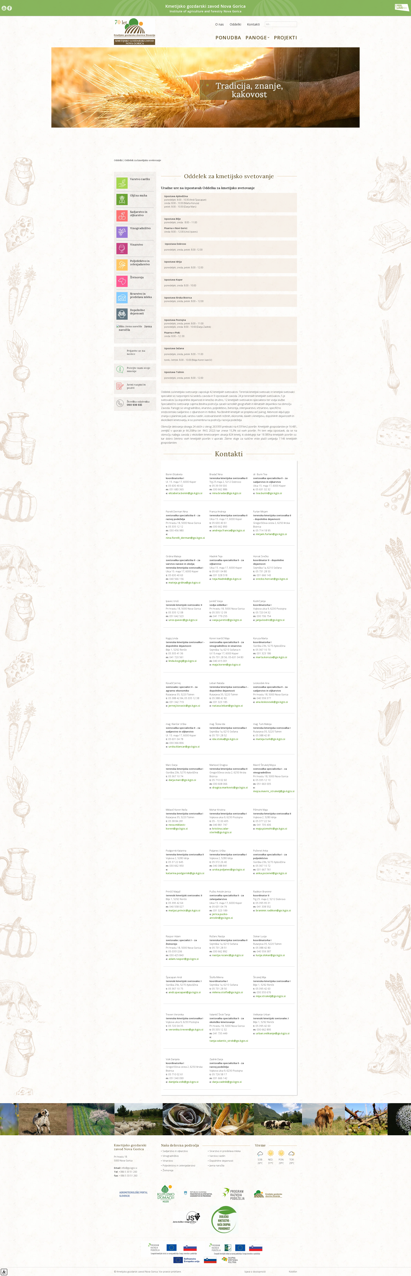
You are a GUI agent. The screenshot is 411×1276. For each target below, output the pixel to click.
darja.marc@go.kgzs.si (182, 780)
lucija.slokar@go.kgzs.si (270, 955)
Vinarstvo (168, 1160)
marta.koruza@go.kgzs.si (271, 657)
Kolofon (293, 1271)
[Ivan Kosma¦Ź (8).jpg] (367, 1119)
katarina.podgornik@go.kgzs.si (185, 873)
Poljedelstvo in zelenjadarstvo (179, 1165)
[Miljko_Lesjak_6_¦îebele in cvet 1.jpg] (318, 1119)
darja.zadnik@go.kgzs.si (227, 1082)
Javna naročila (217, 1165)
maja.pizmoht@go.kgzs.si (271, 828)
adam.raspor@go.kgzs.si (184, 959)
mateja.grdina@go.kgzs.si (184, 582)
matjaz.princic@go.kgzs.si (184, 910)
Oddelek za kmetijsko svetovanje (142, 160)
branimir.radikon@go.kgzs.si (273, 910)
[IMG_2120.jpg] (139, 1119)
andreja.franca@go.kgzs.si (228, 530)
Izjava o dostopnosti (255, 1271)
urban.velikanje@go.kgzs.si (272, 1033)
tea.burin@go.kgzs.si (269, 493)
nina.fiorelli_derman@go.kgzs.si (185, 538)
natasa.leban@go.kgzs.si (227, 705)
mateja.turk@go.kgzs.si (270, 739)
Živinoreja (168, 1170)
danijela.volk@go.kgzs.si (183, 1082)
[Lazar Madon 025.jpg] (230, 1119)
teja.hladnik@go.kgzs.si (226, 579)
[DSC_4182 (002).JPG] (94, 1119)
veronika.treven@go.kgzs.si (186, 1029)
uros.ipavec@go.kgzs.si (183, 620)
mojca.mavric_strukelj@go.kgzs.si (273, 791)
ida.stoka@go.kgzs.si (225, 739)
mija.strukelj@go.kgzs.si (271, 996)
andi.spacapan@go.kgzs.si (185, 992)
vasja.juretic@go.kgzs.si (227, 620)
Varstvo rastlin (217, 1155)
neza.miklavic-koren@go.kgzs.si (177, 826)
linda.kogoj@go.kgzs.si (183, 661)
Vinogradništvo (171, 1155)
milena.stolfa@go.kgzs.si (227, 992)
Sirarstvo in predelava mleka (225, 1151)
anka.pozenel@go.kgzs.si (271, 873)
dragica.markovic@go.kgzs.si (230, 787)
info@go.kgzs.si (125, 1167)
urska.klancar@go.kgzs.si (184, 746)
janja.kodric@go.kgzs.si (270, 620)
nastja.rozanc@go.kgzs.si (227, 955)
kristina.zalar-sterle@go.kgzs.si (221, 830)
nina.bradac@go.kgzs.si (226, 493)
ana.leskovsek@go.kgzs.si (272, 702)
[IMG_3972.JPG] (185, 1119)
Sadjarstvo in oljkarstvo (175, 1151)
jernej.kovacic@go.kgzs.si (184, 705)
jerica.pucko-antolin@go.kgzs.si (221, 916)
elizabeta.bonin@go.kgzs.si (185, 493)
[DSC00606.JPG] (45, 1119)
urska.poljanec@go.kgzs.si (228, 869)
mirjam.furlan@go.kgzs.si (271, 534)
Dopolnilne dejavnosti (221, 1160)
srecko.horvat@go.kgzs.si (272, 579)
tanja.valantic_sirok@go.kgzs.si (229, 1040)
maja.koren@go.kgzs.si (226, 664)
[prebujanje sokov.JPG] (273, 1119)
